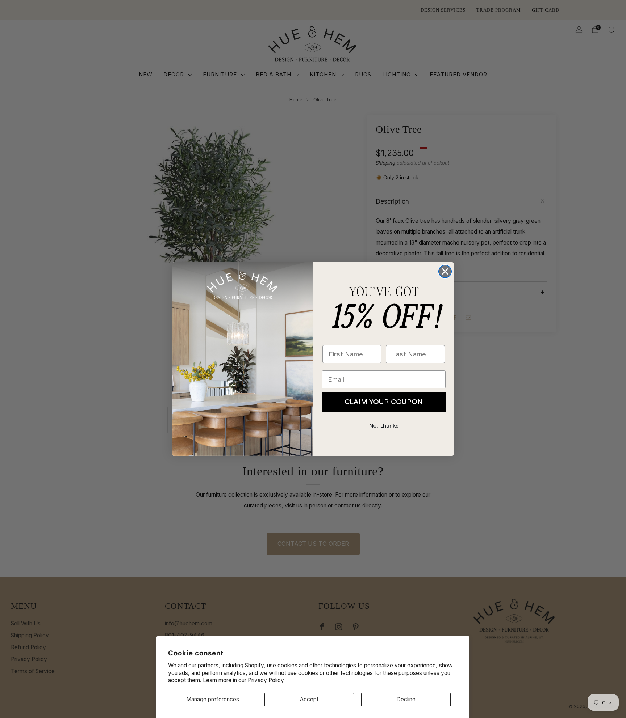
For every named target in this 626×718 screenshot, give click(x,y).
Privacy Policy (266, 680)
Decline (406, 699)
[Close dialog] (445, 271)
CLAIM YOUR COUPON (384, 401)
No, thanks (383, 425)
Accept (309, 699)
